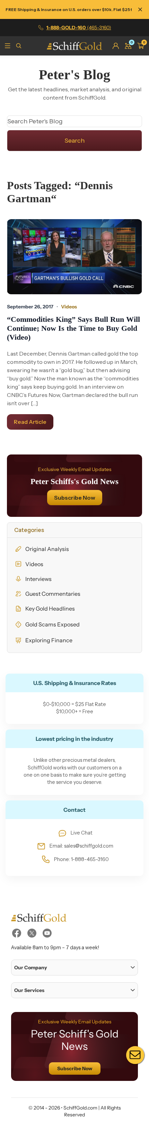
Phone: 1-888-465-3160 (81, 859)
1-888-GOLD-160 (78, 27)
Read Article (30, 421)
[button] (74, 967)
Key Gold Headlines (50, 608)
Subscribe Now (74, 497)
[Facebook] (16, 933)
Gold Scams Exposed (52, 624)
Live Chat (82, 833)
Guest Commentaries (52, 593)
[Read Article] (74, 256)
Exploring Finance (48, 640)
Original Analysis (47, 548)
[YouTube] (47, 933)
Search (74, 140)
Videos (34, 564)
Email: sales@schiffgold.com (81, 846)
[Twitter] (31, 933)
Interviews (38, 578)
